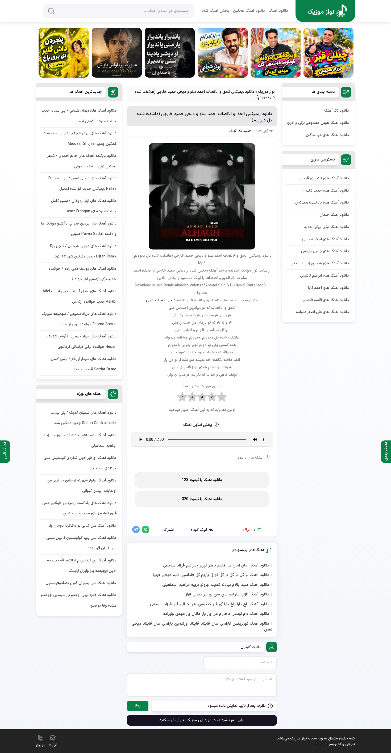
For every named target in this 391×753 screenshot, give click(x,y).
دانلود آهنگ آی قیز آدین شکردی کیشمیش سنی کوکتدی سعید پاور (79, 463)
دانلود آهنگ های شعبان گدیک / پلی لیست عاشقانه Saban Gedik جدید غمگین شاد (84, 418)
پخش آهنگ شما (215, 11)
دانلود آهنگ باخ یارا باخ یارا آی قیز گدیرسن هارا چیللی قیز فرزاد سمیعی (209, 604)
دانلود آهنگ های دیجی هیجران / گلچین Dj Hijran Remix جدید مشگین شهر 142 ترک (83, 251)
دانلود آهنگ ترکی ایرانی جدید (326, 227)
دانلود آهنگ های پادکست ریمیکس (322, 202)
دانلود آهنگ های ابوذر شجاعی (325, 239)
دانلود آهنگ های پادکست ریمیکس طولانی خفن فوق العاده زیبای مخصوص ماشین (79, 508)
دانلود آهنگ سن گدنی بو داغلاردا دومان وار (82, 525)
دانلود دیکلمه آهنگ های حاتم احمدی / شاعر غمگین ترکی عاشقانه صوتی (82, 161)
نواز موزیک (266, 92)
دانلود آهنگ (278, 11)
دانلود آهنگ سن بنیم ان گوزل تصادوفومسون (80, 583)
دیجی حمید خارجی (161, 300)
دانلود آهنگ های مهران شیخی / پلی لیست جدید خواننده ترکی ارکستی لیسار (78, 116)
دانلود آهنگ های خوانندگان (327, 135)
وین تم (319, 744)
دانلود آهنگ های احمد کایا (328, 288)
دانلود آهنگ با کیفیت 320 (202, 499)
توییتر (40, 745)
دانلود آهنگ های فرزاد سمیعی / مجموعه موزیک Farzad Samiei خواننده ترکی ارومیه (79, 319)
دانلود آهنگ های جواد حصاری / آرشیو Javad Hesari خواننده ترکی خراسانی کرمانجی (81, 342)
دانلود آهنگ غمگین (249, 11)
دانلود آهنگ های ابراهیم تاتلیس (324, 275)
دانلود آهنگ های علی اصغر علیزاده (322, 312)
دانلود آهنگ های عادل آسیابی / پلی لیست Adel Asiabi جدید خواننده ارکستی (79, 296)
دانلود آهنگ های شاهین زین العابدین (319, 263)
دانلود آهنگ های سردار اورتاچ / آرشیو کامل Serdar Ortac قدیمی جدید (83, 364)
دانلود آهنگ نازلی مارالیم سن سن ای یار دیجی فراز (227, 595)
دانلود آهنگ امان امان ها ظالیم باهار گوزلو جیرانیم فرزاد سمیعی (216, 566)
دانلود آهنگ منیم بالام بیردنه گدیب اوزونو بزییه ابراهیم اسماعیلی (215, 585)
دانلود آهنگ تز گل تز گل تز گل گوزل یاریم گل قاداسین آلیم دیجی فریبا (211, 575)
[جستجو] (51, 11)
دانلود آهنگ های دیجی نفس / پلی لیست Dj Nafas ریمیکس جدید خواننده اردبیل (82, 184)
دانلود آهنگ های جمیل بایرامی (325, 251)
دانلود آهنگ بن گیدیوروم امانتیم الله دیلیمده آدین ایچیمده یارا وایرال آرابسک (81, 566)
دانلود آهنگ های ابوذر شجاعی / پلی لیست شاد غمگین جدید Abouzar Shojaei (80, 138)
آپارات (52, 745)
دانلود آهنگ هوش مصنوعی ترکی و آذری (318, 123)
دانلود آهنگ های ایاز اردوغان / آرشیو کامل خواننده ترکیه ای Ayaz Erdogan (83, 206)
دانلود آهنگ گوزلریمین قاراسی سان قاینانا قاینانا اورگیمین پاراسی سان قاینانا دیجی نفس (202, 627)
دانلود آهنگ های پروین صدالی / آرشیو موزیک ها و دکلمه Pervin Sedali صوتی (79, 229)
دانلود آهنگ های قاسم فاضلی (326, 300)
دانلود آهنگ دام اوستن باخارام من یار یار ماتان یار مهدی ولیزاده (216, 614)
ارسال (138, 705)
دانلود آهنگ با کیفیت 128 (202, 480)
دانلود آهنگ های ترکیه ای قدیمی (324, 178)
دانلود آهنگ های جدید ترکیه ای (325, 190)
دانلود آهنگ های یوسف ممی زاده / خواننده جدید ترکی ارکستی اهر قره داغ (82, 274)
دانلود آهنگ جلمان (334, 215)
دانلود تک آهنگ (240, 131)
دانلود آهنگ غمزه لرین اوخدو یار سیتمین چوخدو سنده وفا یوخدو (78, 600)
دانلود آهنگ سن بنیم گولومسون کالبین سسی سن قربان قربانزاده (81, 543)
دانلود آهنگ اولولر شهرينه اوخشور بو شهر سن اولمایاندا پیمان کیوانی (81, 486)
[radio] (222, 397)
